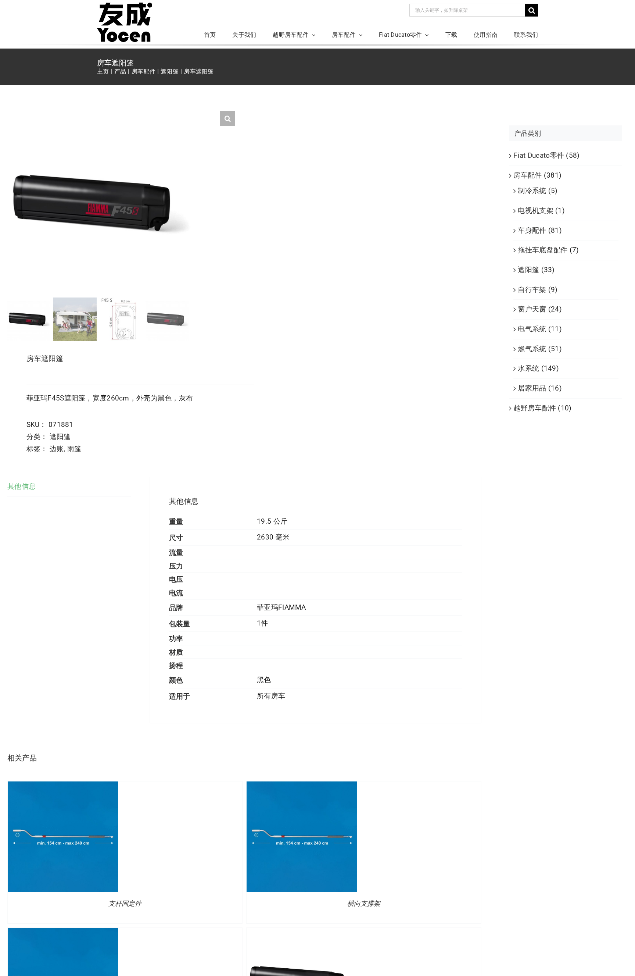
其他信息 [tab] (21, 486)
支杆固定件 (124, 903)
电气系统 (532, 329)
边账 (57, 449)
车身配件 (532, 230)
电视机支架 (535, 210)
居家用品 (532, 388)
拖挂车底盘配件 (542, 250)
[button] (227, 118)
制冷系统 (532, 190)
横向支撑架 (363, 903)
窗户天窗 (532, 309)
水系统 (528, 368)
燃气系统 (532, 349)
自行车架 (532, 289)
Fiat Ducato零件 (538, 155)
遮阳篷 (60, 436)
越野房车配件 (534, 408)
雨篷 (74, 449)
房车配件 (527, 175)
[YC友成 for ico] (124, 6)
